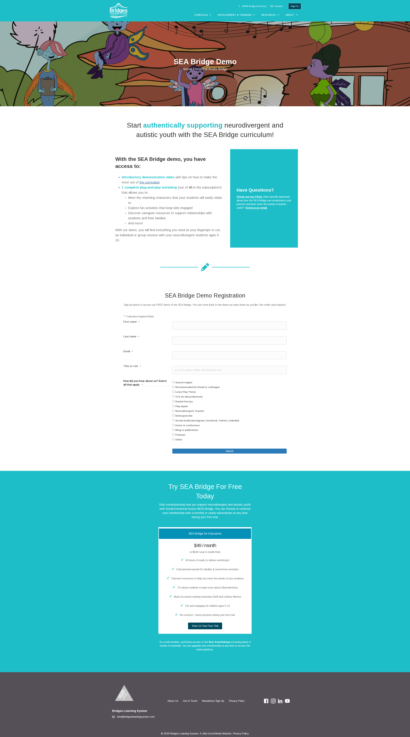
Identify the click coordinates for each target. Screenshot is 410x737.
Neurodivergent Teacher (189, 411)
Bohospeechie (184, 415)
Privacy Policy (237, 701)
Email (128, 351)
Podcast (180, 434)
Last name (131, 336)
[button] (205, 626)
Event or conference (187, 425)
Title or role (132, 366)
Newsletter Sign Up (213, 701)
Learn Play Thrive (185, 392)
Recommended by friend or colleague (197, 387)
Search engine (183, 382)
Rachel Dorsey (184, 401)
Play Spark (181, 406)
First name (131, 321)
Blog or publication (186, 430)
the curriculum (149, 182)
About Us (173, 701)
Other (178, 439)
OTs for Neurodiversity (189, 396)
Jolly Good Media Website (216, 733)
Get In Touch (190, 701)
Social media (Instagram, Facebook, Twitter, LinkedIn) (207, 420)
